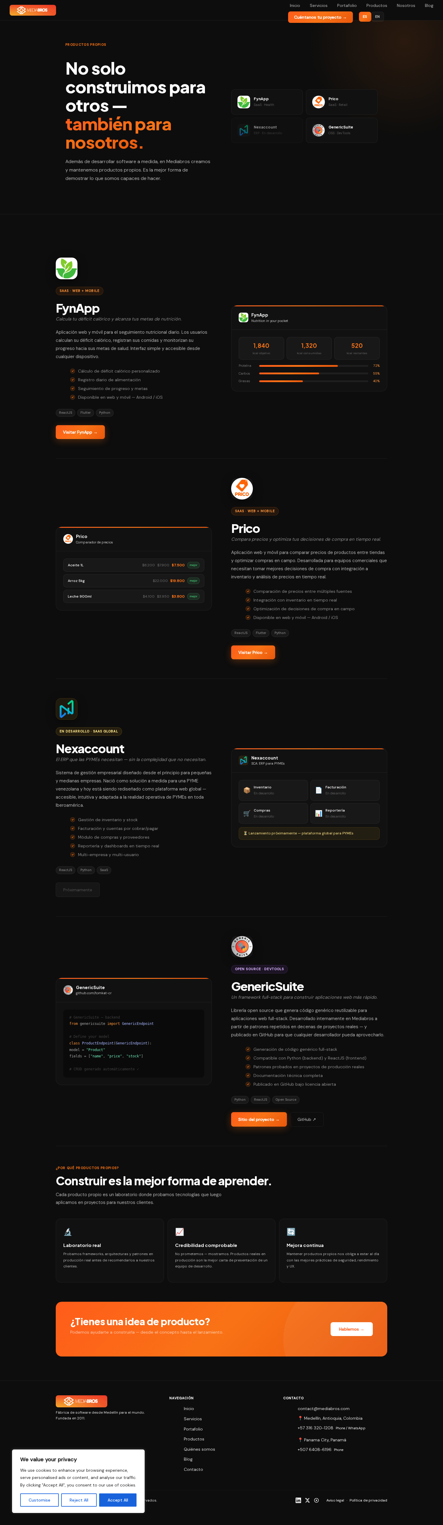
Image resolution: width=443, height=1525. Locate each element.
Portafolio (347, 5)
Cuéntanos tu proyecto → (320, 17)
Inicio (295, 5)
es (365, 16)
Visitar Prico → (253, 652)
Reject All (79, 1500)
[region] (78, 1481)
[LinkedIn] (298, 1500)
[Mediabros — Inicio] (33, 10)
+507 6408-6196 (314, 1449)
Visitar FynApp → (80, 432)
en (377, 16)
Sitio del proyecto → (259, 1119)
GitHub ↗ (306, 1119)
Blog (429, 5)
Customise (39, 1500)
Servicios (319, 5)
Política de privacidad (368, 1500)
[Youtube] (316, 1500)
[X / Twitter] (307, 1500)
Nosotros (406, 5)
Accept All (118, 1500)
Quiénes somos (199, 1449)
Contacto (193, 1469)
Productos (376, 5)
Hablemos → (351, 1329)
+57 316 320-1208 (315, 1428)
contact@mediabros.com (324, 1408)
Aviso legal (335, 1500)
